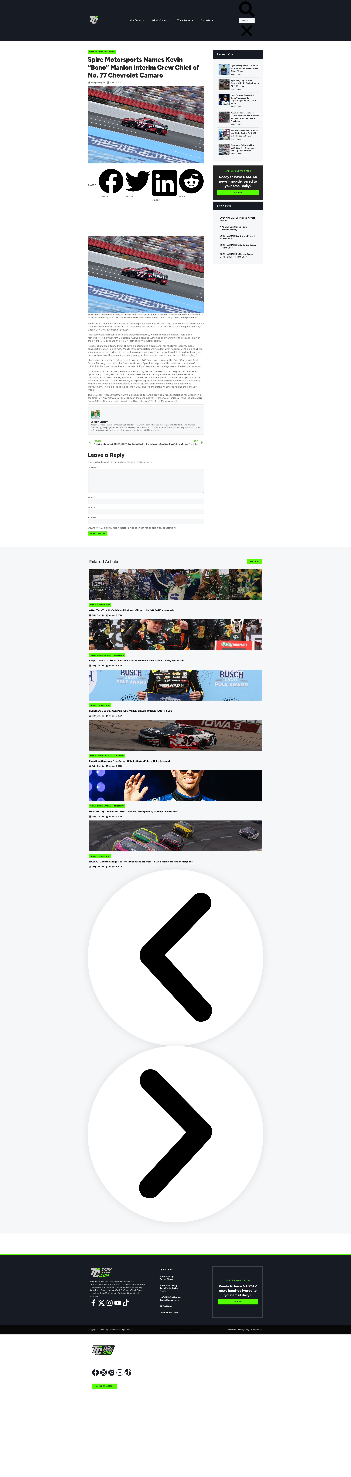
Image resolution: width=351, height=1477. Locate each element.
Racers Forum (99, 1469)
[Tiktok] (125, 1302)
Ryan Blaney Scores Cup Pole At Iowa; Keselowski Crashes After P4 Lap (244, 68)
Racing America (100, 1444)
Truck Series (183, 20)
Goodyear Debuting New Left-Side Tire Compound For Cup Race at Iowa (243, 148)
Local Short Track (169, 1312)
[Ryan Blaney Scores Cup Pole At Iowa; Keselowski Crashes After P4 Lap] (224, 70)
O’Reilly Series (159, 20)
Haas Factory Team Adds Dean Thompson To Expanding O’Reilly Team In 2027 (134, 811)
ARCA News (166, 1306)
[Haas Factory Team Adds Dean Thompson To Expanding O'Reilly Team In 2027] (224, 99)
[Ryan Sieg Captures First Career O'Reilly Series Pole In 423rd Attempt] (224, 85)
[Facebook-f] (93, 1302)
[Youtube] (117, 1302)
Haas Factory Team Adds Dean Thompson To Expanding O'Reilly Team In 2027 (244, 99)
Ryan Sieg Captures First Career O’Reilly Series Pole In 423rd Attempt (129, 761)
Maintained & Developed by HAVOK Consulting (180, 1330)
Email (91, 508)
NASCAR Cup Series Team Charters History (233, 228)
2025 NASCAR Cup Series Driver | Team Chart (237, 237)
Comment (93, 467)
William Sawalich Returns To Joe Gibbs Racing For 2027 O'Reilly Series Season (244, 133)
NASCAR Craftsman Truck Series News (170, 1298)
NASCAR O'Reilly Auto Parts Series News (107, 655)
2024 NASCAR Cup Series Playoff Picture (237, 219)
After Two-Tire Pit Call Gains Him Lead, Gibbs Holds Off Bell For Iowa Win (131, 610)
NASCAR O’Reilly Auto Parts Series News (169, 1288)
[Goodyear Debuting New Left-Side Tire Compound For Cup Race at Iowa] (224, 149)
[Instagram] (109, 1302)
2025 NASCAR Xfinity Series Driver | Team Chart (238, 246)
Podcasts (205, 20)
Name (91, 497)
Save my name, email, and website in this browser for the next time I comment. (133, 528)
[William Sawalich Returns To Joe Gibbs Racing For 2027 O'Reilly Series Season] (224, 134)
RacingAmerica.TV (102, 1450)
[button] (247, 9)
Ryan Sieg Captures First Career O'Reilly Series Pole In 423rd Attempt (245, 83)
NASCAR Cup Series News (102, 51)
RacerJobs (97, 1456)
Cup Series (135, 20)
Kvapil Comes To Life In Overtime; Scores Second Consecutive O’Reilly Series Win (136, 660)
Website (92, 518)
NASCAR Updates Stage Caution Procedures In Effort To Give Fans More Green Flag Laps (245, 117)
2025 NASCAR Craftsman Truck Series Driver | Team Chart (236, 255)
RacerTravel (98, 1463)
